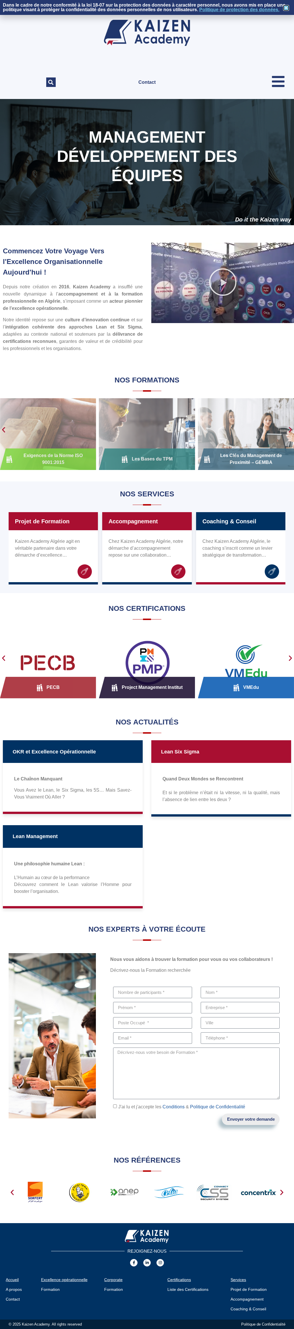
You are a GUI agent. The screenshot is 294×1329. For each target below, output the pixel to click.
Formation (50, 1289)
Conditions (174, 1106)
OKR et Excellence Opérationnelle (54, 752)
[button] (51, 82)
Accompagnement (133, 521)
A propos (14, 1289)
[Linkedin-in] (147, 1262)
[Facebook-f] (134, 1262)
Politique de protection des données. (239, 9)
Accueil (12, 1279)
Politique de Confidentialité (217, 1106)
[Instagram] (160, 1262)
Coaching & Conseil (229, 521)
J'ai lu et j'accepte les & (181, 1106)
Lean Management (35, 836)
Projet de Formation (42, 521)
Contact (147, 82)
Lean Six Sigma (180, 752)
